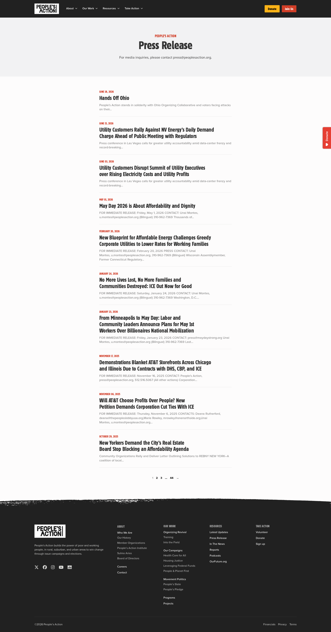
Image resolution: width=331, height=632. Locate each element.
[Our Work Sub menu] (97, 8)
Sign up (260, 544)
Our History (124, 538)
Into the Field (171, 542)
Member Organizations (131, 543)
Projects (168, 603)
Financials (269, 624)
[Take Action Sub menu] (142, 8)
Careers (122, 566)
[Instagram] (53, 567)
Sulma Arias (124, 553)
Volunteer (262, 532)
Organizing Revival (175, 532)
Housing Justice (173, 561)
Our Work (88, 8)
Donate (272, 8)
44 (171, 478)
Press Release (218, 538)
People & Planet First (176, 571)
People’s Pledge (173, 589)
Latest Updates (219, 532)
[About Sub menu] (76, 8)
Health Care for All (174, 555)
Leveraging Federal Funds (179, 566)
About (70, 8)
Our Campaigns (172, 550)
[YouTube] (61, 567)
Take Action (132, 8)
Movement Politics (174, 579)
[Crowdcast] (70, 567)
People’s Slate (172, 584)
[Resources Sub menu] (118, 8)
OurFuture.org (218, 561)
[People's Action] (50, 531)
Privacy (282, 624)
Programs (169, 597)
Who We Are (124, 532)
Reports (214, 550)
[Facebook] (45, 567)
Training (168, 537)
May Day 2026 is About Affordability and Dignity (147, 205)
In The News (217, 544)
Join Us (289, 8)
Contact (122, 572)
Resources (109, 8)
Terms (293, 624)
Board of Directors (128, 558)
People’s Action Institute (132, 548)
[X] (36, 567)
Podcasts (215, 555)
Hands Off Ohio (114, 97)
